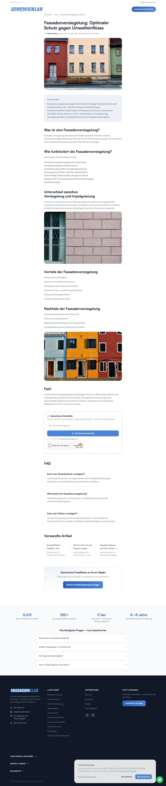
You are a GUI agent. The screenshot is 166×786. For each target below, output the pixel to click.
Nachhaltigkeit (53, 708)
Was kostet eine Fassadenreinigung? (83, 637)
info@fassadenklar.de (148, 2)
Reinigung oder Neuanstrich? (59, 736)
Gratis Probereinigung (56, 704)
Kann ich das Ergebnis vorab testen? (83, 664)
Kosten (81, 9)
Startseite (48, 15)
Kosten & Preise (53, 699)
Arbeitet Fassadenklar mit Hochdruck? (83, 646)
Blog (56, 15)
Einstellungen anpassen (87, 777)
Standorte (71, 9)
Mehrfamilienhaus (54, 726)
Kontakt (88, 704)
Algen (56, 290)
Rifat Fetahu (52, 33)
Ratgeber (103, 9)
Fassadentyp (67, 404)
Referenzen (92, 9)
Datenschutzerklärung (68, 439)
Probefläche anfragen (134, 703)
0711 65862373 (18, 707)
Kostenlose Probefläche (143, 9)
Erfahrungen (52, 731)
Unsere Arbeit (53, 713)
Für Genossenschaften (56, 722)
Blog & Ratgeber (91, 708)
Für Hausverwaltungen (56, 717)
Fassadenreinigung (55, 695)
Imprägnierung (50, 202)
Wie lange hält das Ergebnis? (83, 655)
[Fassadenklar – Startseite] (27, 9)
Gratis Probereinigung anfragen (83, 584)
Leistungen (57, 9)
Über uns (88, 695)
